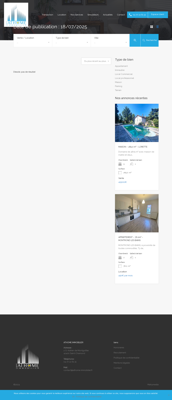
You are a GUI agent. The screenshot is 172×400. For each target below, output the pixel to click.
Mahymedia (153, 384)
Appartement (121, 66)
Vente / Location (25, 37)
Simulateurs (92, 15)
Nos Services (77, 15)
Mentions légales (122, 363)
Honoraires (119, 347)
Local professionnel (124, 78)
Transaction (47, 15)
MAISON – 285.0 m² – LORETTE (132, 147)
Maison (118, 82)
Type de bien (62, 37)
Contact (121, 15)
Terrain (118, 90)
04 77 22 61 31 (139, 15)
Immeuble (119, 70)
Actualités (107, 15)
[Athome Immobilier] (16, 25)
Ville (96, 37)
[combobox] (33, 42)
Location (62, 15)
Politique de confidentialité (126, 358)
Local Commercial (123, 74)
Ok (73, 396)
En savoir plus (136, 134)
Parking (118, 86)
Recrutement (120, 352)
